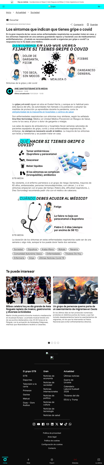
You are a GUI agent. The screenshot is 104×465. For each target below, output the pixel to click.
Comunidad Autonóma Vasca (28, 253)
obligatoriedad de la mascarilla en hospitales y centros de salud (43, 112)
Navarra (74, 249)
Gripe (31, 258)
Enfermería (19, 258)
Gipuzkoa (32, 249)
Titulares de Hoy (73, 253)
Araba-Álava (48, 249)
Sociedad (18, 249)
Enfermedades (53, 253)
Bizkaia (61, 249)
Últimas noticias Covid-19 (51, 258)
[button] (97, 290)
